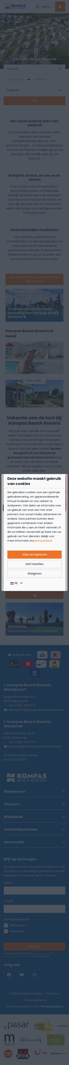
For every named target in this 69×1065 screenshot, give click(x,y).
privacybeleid (43, 540)
